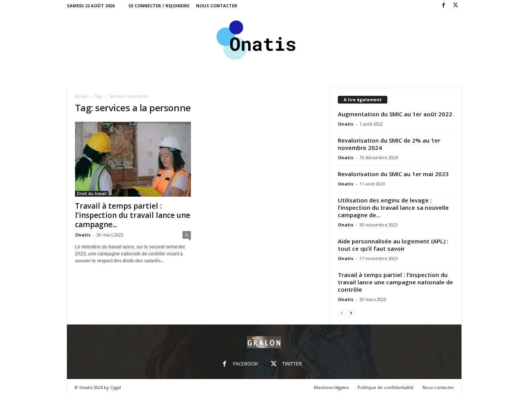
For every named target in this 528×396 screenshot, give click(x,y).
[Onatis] (264, 40)
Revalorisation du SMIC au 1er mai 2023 (393, 174)
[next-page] (351, 313)
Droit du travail (92, 193)
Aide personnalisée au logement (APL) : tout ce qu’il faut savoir (393, 244)
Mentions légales (331, 387)
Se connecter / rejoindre (158, 5)
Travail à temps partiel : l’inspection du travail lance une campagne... (132, 215)
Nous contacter (216, 5)
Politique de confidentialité (386, 387)
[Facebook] (443, 5)
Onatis (82, 235)
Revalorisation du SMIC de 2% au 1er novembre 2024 (389, 143)
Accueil (81, 96)
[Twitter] (455, 5)
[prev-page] (342, 313)
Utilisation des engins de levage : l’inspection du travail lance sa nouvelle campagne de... (393, 207)
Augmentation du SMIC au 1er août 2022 (395, 114)
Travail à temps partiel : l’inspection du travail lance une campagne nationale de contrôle (395, 282)
